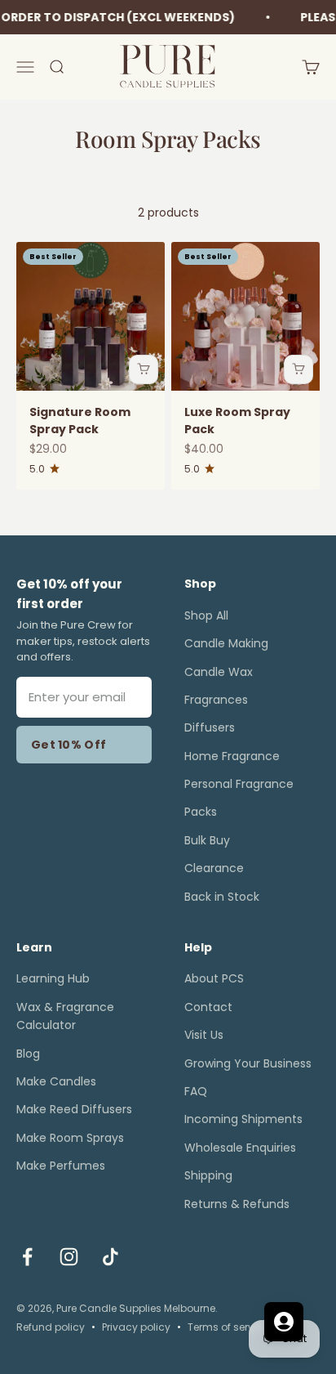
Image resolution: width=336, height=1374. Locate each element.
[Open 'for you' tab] (283, 1321)
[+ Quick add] (143, 369)
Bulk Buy (207, 840)
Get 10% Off (68, 744)
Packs (200, 811)
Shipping (208, 1175)
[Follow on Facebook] (27, 1257)
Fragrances (216, 699)
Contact (208, 1007)
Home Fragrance (232, 756)
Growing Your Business (248, 1063)
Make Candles (56, 1081)
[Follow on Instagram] (69, 1257)
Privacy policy (136, 1327)
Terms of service (228, 1327)
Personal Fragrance (239, 784)
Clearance (214, 868)
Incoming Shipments (243, 1119)
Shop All (206, 615)
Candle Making (226, 643)
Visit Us (203, 1035)
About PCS (214, 978)
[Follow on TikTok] (110, 1257)
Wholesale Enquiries (240, 1147)
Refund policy (50, 1327)
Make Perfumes (60, 1165)
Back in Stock (221, 896)
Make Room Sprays (70, 1138)
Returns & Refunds (237, 1204)
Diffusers (209, 727)
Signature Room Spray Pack (79, 420)
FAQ (195, 1091)
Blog (28, 1053)
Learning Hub (53, 978)
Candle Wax (218, 672)
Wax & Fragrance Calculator (65, 1016)
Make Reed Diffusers (74, 1109)
